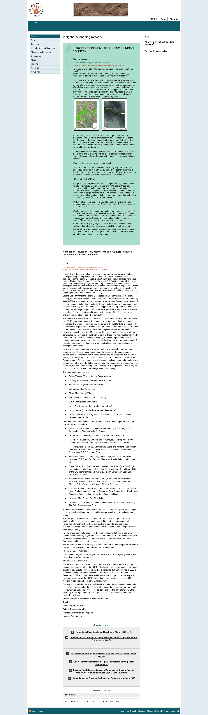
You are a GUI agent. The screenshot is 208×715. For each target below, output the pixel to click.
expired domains (80, 229)
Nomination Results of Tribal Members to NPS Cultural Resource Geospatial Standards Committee (97, 253)
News (163, 19)
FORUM (153, 19)
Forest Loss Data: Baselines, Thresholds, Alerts (98, 632)
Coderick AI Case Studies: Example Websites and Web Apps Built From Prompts (103, 638)
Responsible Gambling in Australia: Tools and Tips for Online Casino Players (103, 655)
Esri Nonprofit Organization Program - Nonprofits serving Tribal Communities (104, 663)
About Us (174, 19)
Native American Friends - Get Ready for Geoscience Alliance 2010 (103, 678)
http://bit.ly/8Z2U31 (88, 179)
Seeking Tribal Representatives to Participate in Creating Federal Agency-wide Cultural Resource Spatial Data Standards (103, 671)
